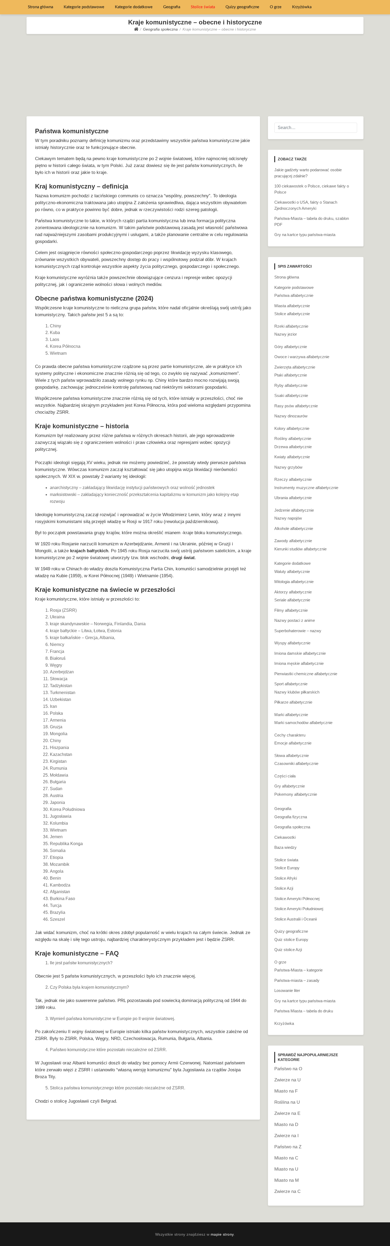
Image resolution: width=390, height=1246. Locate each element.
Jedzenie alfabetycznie (294, 510)
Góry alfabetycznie (290, 346)
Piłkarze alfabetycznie (293, 702)
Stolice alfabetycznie (292, 313)
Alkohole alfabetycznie (293, 528)
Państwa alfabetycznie (293, 295)
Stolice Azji (283, 888)
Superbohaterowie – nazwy (297, 630)
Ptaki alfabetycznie (290, 375)
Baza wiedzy (285, 847)
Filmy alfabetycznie (291, 610)
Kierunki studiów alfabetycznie (300, 549)
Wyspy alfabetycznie (292, 643)
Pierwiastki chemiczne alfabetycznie (305, 673)
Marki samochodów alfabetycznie (303, 722)
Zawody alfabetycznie (293, 540)
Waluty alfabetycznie (292, 571)
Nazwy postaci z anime (294, 620)
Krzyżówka (301, 7)
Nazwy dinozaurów (290, 416)
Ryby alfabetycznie (290, 385)
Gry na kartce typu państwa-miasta (304, 234)
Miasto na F (286, 1091)
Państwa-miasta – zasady (296, 980)
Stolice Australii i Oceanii (295, 919)
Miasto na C (286, 1158)
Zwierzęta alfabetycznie (294, 367)
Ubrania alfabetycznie (293, 497)
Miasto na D (286, 1124)
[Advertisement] (195, 74)
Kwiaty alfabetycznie (292, 457)
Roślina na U (287, 1102)
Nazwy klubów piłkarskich (296, 692)
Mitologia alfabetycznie (294, 581)
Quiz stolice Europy (291, 939)
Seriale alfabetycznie (292, 600)
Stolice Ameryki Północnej (296, 898)
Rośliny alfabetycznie (292, 438)
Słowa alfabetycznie (291, 755)
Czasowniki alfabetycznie (296, 763)
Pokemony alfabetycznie (295, 794)
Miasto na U (286, 1169)
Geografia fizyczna (290, 817)
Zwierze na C (287, 1191)
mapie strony (222, 1234)
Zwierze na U (287, 1079)
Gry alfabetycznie (289, 786)
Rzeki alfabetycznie (291, 326)
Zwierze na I (286, 1135)
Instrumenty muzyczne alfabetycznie (306, 487)
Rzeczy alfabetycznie (293, 479)
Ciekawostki (285, 837)
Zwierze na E (287, 1113)
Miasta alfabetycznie (292, 305)
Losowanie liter (287, 990)
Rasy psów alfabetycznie (296, 406)
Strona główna (40, 7)
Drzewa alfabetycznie (293, 446)
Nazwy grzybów (288, 467)
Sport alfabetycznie (290, 684)
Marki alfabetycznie (291, 714)
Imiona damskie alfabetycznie (300, 653)
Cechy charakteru (289, 735)
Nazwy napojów (288, 518)
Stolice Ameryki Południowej (298, 908)
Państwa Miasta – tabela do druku (303, 1011)
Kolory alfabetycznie (291, 428)
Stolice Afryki (285, 878)
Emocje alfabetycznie (292, 743)
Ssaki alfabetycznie (291, 395)
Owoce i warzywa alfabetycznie (301, 356)
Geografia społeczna (292, 827)
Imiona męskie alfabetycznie (299, 663)
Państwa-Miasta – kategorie (298, 970)
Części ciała (285, 776)
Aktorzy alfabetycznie (293, 592)
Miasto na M (286, 1180)
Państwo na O (288, 1068)
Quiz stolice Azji (288, 949)
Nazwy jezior (285, 334)
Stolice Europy (287, 868)
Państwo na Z (287, 1146)
